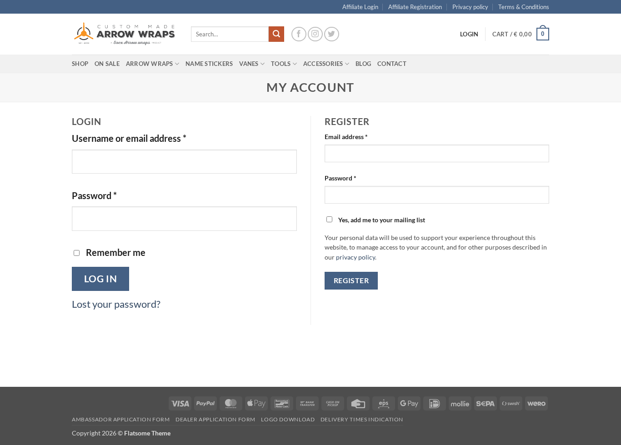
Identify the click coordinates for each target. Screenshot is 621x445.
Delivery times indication (362, 419)
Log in (100, 279)
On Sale (107, 63)
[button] (521, 34)
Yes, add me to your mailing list (381, 220)
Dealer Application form (215, 419)
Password (112, 195)
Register (351, 280)
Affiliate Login (360, 6)
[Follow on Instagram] (315, 34)
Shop (80, 63)
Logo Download (288, 419)
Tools (280, 63)
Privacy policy (470, 6)
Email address (359, 136)
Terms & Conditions (523, 6)
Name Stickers (209, 63)
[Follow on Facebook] (298, 34)
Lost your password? (116, 304)
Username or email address (147, 138)
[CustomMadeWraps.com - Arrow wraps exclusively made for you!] (124, 34)
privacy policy (355, 257)
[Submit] (276, 34)
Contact (391, 63)
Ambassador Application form (121, 419)
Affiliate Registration (415, 6)
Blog (363, 63)
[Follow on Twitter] (331, 34)
